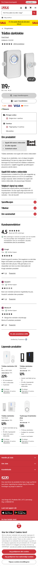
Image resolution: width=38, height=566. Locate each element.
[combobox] (19, 13)
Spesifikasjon (7, 202)
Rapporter (12, 273)
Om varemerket (8, 214)
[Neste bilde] (34, 64)
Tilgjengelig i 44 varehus (9, 392)
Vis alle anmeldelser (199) (19, 334)
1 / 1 (30, 79)
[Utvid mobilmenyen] (35, 8)
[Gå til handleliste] (26, 8)
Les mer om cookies (16, 546)
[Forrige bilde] (4, 64)
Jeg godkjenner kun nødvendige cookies (19, 557)
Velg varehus (8, 17)
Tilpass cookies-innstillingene (19, 562)
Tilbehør (5, 208)
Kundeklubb (6, 470)
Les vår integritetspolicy (29, 546)
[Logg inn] (21, 8)
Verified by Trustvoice (18, 339)
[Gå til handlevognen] (30, 8)
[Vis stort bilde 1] (19, 64)
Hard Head (5, 37)
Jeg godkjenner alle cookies (19, 551)
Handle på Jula (7, 458)
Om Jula (4, 464)
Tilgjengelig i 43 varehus (28, 442)
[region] (19, 543)
